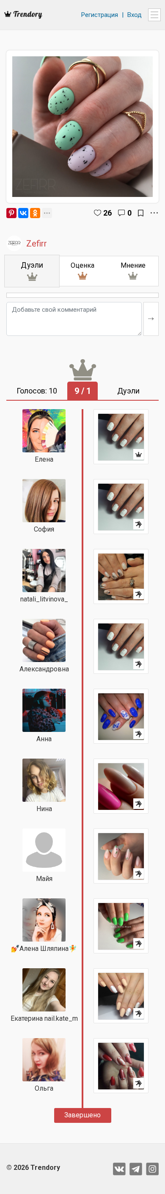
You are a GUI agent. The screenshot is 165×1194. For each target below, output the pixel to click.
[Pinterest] (11, 213)
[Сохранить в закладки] (140, 213)
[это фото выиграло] (121, 436)
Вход (134, 15)
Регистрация (99, 15)
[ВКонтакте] (23, 213)
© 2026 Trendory (33, 1168)
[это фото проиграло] (121, 506)
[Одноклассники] (35, 213)
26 (107, 212)
